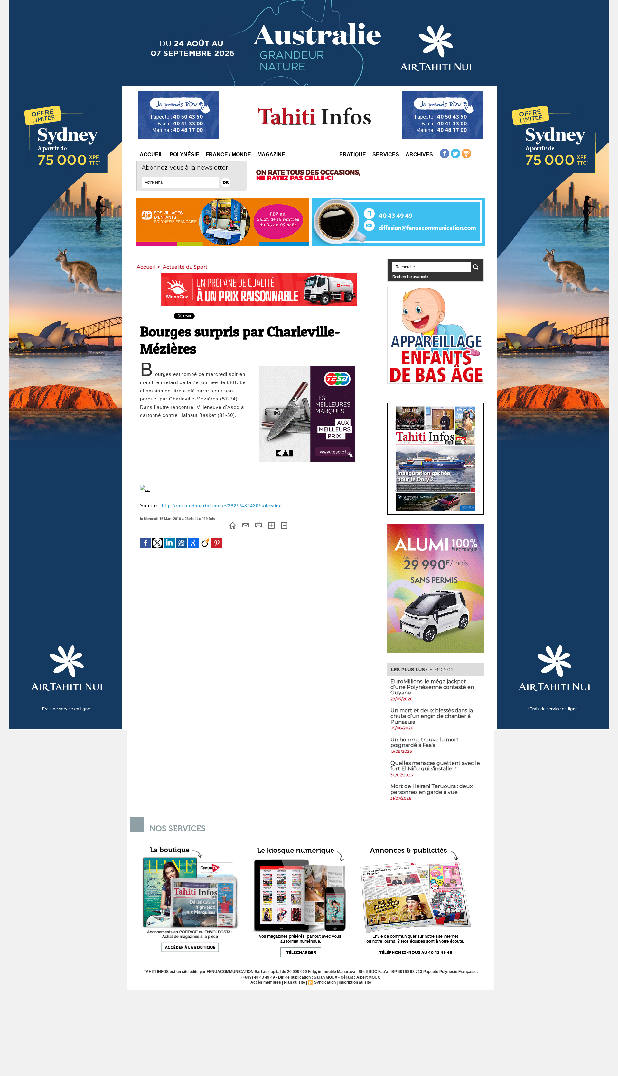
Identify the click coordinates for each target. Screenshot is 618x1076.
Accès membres (265, 982)
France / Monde (228, 154)
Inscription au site (355, 982)
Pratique (352, 154)
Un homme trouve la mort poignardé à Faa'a (424, 743)
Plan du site (294, 982)
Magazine (271, 154)
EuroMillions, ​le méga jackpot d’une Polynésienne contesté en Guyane (432, 687)
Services (385, 154)
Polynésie (184, 154)
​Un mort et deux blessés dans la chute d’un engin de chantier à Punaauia (431, 716)
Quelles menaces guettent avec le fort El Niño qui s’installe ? (435, 766)
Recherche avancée (410, 276)
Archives (419, 154)
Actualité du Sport (185, 267)
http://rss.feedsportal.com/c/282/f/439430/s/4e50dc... (224, 505)
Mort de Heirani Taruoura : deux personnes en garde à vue (431, 789)
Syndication (325, 982)
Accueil (151, 154)
